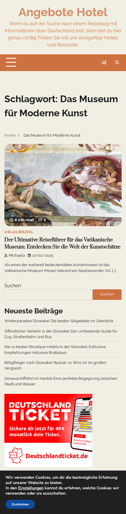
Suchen (12, 285)
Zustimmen (20, 504)
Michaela (17, 255)
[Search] (117, 62)
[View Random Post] (104, 62)
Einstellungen (30, 488)
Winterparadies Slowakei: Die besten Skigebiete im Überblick (58, 321)
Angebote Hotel (63, 12)
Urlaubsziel (19, 232)
